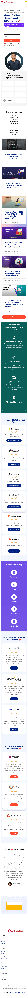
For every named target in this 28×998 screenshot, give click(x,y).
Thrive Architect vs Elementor (16, 994)
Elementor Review (12, 992)
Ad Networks (14, 362)
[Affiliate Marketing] (14, 398)
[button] (26, 2)
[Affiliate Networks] (14, 337)
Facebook (14, 577)
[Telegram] (14, 609)
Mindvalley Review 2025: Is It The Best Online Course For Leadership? (13, 245)
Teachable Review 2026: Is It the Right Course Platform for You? (13, 274)
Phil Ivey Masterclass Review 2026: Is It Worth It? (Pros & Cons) (13, 185)
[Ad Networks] (14, 357)
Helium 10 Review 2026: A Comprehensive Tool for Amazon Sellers (13, 156)
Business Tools (14, 382)
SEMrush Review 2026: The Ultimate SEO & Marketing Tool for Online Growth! (13, 303)
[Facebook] (14, 572)
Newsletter (14, 626)
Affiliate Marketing (14, 402)
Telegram (14, 614)
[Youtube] (14, 597)
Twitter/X (14, 589)
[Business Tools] (14, 377)
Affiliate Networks (14, 341)
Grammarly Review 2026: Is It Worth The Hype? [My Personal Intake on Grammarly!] (14, 215)
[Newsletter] (14, 621)
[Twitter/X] (14, 584)
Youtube (14, 601)
